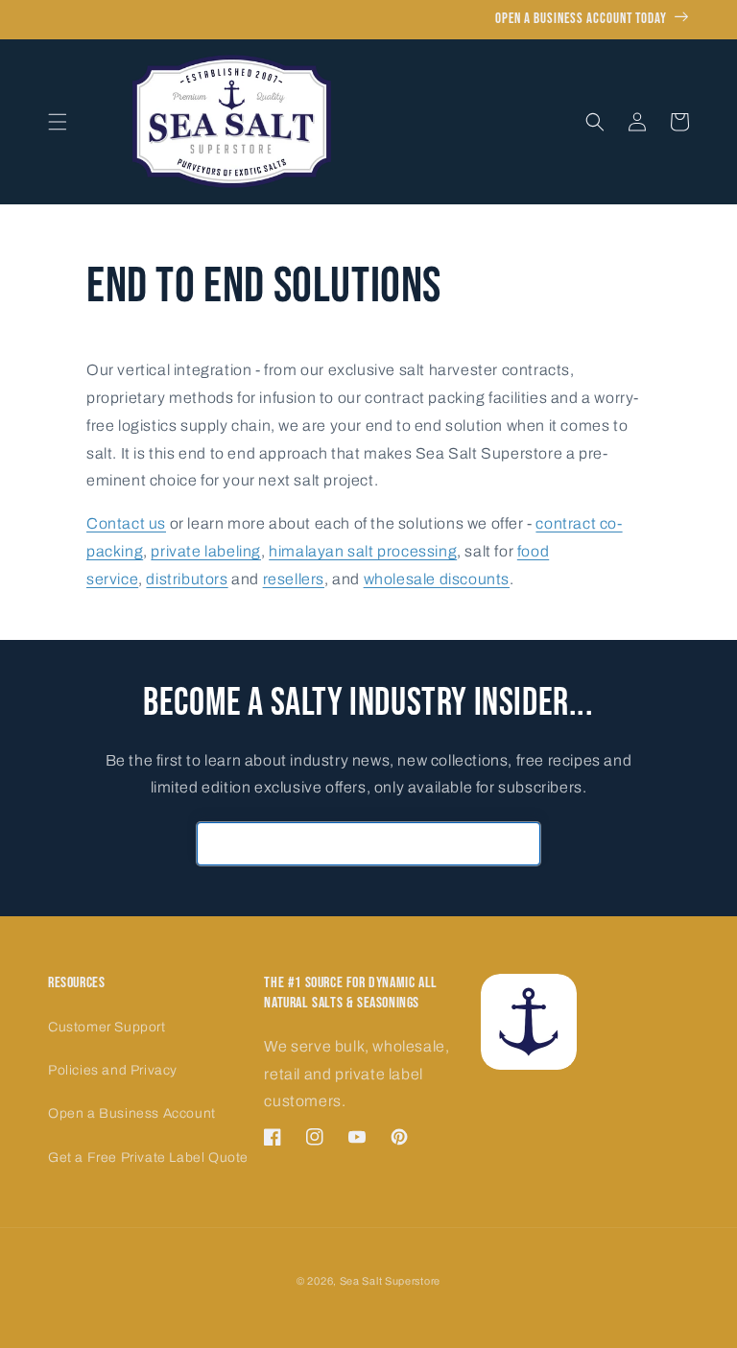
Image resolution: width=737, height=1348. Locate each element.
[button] (57, 122)
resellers (293, 579)
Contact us (126, 523)
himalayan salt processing (363, 551)
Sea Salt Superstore (390, 1281)
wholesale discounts (437, 579)
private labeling (206, 551)
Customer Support (107, 1027)
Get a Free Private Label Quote (148, 1157)
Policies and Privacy (113, 1070)
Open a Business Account (132, 1113)
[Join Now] (519, 843)
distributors (186, 579)
